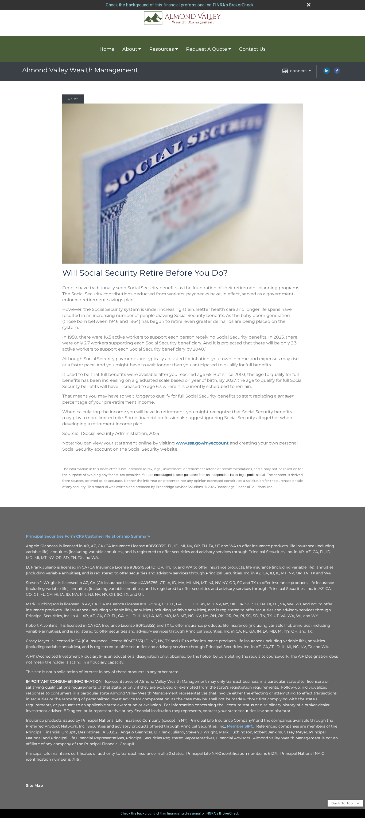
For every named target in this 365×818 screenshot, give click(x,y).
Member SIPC (240, 726)
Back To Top (342, 803)
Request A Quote (206, 49)
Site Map (34, 785)
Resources (161, 49)
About (129, 49)
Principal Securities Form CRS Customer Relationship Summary (88, 536)
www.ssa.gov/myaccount (202, 443)
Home (106, 49)
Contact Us (252, 49)
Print (73, 99)
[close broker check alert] (308, 5)
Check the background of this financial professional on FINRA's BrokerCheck (180, 4)
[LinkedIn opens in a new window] (326, 72)
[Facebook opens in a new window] (337, 72)
